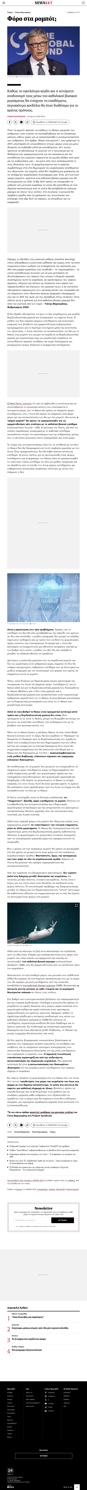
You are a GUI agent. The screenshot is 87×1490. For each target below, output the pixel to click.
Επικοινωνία (30, 1406)
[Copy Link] (27, 122)
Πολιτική (10, 1396)
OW (65, 1406)
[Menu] (3, 3)
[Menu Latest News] (83, 3)
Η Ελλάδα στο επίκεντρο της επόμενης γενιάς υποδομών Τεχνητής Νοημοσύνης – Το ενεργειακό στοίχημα (39, 1168)
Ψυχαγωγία (11, 1413)
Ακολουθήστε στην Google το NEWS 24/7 (25, 1180)
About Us (29, 1392)
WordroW (60, 1189)
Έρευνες (10, 1420)
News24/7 (67, 1392)
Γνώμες (10, 12)
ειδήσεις (71, 1180)
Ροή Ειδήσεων (12, 1423)
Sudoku (52, 1189)
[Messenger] (21, 122)
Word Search (72, 1189)
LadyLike (67, 1403)
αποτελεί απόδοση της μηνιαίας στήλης (51, 1112)
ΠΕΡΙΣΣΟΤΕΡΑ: (13, 1142)
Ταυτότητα (29, 1396)
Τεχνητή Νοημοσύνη (22, 1132)
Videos (9, 1433)
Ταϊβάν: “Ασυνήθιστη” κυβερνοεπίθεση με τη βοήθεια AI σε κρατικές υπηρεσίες (44, 1150)
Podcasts (10, 1430)
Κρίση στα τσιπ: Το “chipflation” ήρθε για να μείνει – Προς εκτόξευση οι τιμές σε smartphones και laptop (43, 1162)
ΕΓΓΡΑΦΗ (44, 1456)
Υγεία (9, 1416)
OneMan (66, 1399)
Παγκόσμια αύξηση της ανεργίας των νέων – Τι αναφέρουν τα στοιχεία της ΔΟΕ (43, 1155)
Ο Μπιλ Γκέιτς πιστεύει (19, 404)
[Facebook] (9, 122)
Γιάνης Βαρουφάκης (39, 1132)
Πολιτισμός (11, 1409)
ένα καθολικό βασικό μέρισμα (39, 985)
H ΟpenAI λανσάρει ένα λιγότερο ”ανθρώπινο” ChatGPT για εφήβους (40, 1146)
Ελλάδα (9, 1392)
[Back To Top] (77, 1487)
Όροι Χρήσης (30, 1399)
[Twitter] (15, 122)
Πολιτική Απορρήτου (33, 1403)
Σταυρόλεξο (42, 1189)
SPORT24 (67, 1396)
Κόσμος (9, 1399)
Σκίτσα (9, 1427)
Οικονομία (10, 1406)
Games (19, 1189)
